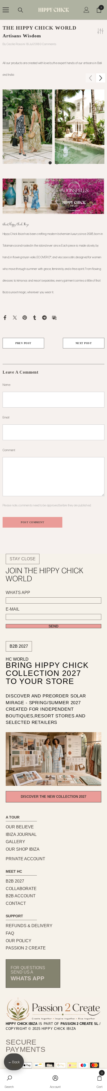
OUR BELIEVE (20, 827)
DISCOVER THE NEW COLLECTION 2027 (53, 797)
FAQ (10, 933)
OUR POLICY (18, 941)
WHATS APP (18, 593)
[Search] (20, 10)
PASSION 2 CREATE (26, 948)
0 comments (48, 44)
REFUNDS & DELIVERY (29, 926)
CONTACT (16, 903)
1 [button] (50, 162)
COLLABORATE (21, 888)
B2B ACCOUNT (21, 896)
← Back (14, 1062)
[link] (9, 1080)
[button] (100, 77)
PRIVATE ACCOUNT (25, 859)
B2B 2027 (19, 646)
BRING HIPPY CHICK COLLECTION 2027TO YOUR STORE (47, 673)
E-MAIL (12, 609)
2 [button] (56, 162)
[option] (27, 126)
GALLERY (15, 842)
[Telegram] (44, 317)
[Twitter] (14, 317)
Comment (9, 450)
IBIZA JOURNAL (21, 834)
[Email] (54, 317)
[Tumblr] (34, 317)
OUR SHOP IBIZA (22, 849)
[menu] (6, 10)
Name (6, 384)
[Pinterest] (24, 317)
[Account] (86, 10)
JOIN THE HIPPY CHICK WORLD (44, 574)
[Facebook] (5, 317)
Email (6, 417)
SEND (53, 626)
